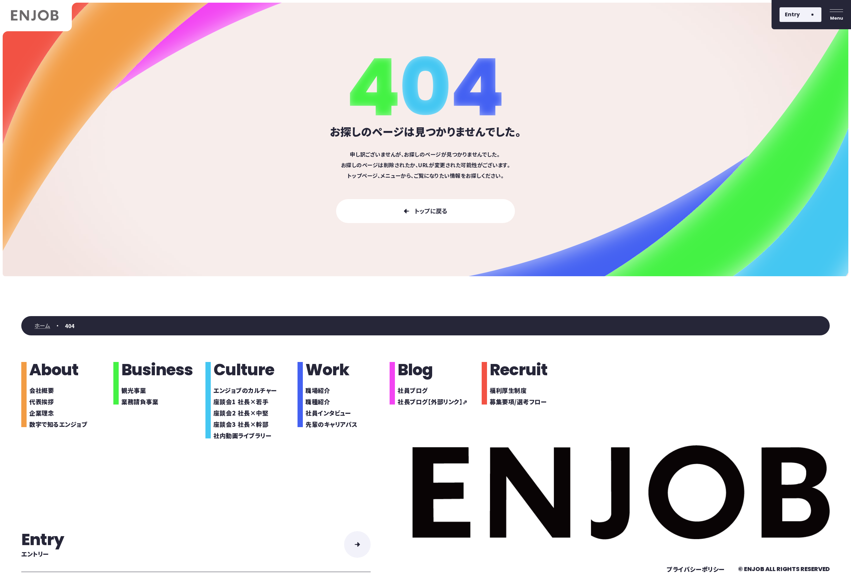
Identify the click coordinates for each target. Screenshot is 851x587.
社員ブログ (413, 390)
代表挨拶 (41, 402)
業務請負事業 (139, 402)
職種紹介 (317, 402)
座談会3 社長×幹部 (240, 424)
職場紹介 (317, 390)
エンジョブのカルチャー (245, 390)
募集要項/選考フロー (518, 402)
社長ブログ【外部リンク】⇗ (433, 402)
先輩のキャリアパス (331, 424)
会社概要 (41, 390)
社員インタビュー (328, 413)
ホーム (42, 326)
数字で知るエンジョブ (58, 424)
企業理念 (41, 413)
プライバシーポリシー (695, 569)
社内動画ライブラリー (242, 435)
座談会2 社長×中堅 (240, 413)
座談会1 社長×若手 (240, 402)
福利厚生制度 (508, 390)
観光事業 (133, 390)
